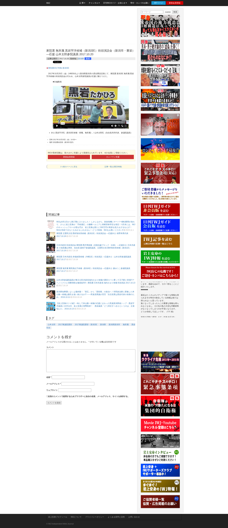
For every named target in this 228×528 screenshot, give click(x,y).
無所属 (126, 325)
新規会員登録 (174, 3)
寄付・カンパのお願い (139, 3)
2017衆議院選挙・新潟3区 (86, 325)
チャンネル (94, 3)
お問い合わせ (134, 517)
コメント (50, 347)
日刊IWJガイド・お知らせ (114, 3)
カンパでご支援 (112, 157)
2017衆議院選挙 (65, 325)
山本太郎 (51, 325)
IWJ (48, 3)
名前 (48, 377)
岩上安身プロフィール (57, 517)
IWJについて (76, 517)
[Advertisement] (90, 24)
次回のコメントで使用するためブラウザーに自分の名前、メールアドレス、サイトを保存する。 (89, 396)
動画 (88, 59)
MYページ (158, 3)
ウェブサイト (52, 390)
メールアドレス (53, 384)
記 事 (81, 3)
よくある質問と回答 (116, 517)
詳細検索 (168, 12)
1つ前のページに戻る (68, 167)
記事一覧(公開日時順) (113, 167)
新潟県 (81, 59)
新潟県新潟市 (114, 325)
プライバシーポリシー (94, 517)
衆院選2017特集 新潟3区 (58, 68)
